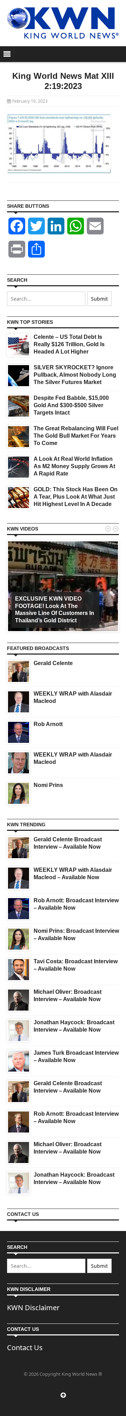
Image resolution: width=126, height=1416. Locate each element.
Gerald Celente (53, 663)
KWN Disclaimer (33, 1307)
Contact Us (25, 1347)
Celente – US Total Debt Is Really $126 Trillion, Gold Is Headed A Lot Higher (69, 344)
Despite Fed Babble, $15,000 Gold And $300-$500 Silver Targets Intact (71, 405)
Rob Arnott (48, 724)
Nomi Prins (48, 785)
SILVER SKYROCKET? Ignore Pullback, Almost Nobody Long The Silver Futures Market (75, 374)
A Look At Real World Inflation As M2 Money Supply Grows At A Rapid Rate (74, 466)
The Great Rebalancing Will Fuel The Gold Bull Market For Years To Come (76, 435)
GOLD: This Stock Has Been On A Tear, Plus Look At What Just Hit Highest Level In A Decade (76, 496)
